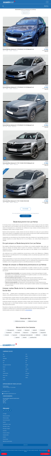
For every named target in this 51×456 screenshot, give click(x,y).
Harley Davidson (5, 373)
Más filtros (46, 6)
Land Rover (27, 373)
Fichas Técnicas (5, 439)
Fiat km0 (24, 337)
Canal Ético (5, 430)
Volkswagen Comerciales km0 (26, 335)
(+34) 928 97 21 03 (6, 391)
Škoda (26, 356)
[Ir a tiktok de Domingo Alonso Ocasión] (4, 410)
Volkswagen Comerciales (7, 364)
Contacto (4, 437)
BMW (4, 360)
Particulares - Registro (6, 428)
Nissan (27, 358)
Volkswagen (5, 358)
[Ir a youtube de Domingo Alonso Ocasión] (6, 410)
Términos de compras (6, 420)
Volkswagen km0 (10, 330)
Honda (4, 371)
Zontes (4, 377)
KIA (26, 362)
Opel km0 (17, 337)
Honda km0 (42, 330)
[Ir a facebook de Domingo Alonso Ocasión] (11, 410)
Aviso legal (4, 413)
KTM (26, 371)
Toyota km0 (14, 335)
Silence (27, 377)
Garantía (4, 422)
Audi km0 (35, 330)
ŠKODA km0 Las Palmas (20, 321)
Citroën (4, 379)
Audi (26, 354)
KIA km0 (45, 335)
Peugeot (27, 364)
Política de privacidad (6, 415)
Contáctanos (25, 216)
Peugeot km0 (34, 332)
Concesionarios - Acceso (7, 424)
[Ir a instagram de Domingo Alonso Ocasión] (8, 410)
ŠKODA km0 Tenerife (32, 321)
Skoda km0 (27, 330)
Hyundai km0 (8, 332)
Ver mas (26, 208)
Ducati (4, 356)
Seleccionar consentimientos (7, 441)
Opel (26, 360)
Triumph (27, 375)
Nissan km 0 (25, 332)
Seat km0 (19, 330)
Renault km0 (43, 332)
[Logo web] (9, 2)
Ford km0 (7, 335)
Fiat (3, 362)
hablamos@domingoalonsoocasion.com (9, 393)
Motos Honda (5, 375)
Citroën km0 (17, 332)
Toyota (4, 369)
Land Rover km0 (33, 337)
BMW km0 (38, 335)
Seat (3, 354)
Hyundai (27, 369)
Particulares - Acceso (6, 426)
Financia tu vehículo (6, 432)
